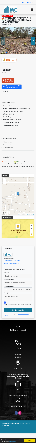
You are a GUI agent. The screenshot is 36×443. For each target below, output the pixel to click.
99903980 (8, 260)
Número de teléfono (9, 286)
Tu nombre (7, 273)
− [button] (4, 182)
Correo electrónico (9, 279)
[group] (18, 40)
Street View (10, 60)
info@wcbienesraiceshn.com (13, 263)
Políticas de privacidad (18, 330)
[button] (6, 52)
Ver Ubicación (15, 230)
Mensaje (6, 293)
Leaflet (19, 214)
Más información (13, 441)
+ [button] (4, 180)
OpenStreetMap (30, 214)
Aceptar (29, 440)
